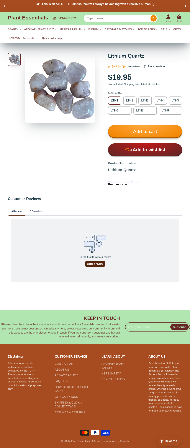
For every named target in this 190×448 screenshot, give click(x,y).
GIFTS (177, 29)
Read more (115, 184)
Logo (28, 18)
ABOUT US (62, 369)
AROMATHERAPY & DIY (39, 29)
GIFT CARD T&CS (66, 396)
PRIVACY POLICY (66, 375)
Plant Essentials (80, 440)
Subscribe (179, 327)
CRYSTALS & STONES (118, 29)
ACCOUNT (29, 38)
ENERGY (93, 29)
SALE (164, 29)
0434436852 (67, 18)
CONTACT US (64, 363)
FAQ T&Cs (61, 381)
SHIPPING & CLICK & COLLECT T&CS (68, 404)
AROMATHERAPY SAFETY (113, 365)
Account (168, 18)
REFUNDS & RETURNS (70, 412)
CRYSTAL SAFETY (113, 379)
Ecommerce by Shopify (115, 440)
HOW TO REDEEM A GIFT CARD (71, 389)
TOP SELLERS (146, 29)
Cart (179, 18)
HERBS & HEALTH (71, 29)
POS (93, 440)
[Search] (153, 18)
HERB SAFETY (111, 373)
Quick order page (52, 38)
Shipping (129, 84)
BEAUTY (13, 29)
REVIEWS (14, 38)
